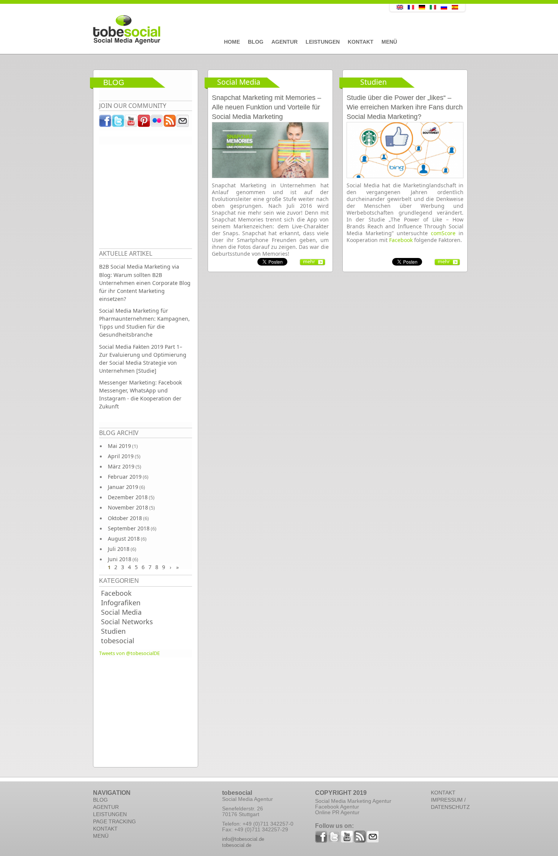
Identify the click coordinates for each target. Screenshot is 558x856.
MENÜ (101, 836)
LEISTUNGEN (110, 814)
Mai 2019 (119, 445)
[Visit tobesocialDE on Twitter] (118, 123)
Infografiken (120, 602)
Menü (389, 42)
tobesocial (117, 640)
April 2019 (121, 456)
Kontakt (361, 42)
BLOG (100, 800)
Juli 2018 (118, 548)
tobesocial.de (236, 845)
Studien (113, 631)
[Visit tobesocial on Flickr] (157, 123)
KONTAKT (105, 829)
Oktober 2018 (125, 518)
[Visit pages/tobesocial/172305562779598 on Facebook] (105, 123)
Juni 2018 (119, 559)
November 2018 (128, 507)
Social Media (121, 612)
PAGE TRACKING (114, 821)
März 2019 (121, 466)
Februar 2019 (125, 476)
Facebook (116, 593)
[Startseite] (224, 30)
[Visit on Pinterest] (144, 123)
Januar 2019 (123, 486)
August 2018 (124, 538)
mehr (309, 261)
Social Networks (127, 621)
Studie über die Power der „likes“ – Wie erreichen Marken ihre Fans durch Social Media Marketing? (405, 107)
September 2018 (129, 528)
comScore (443, 233)
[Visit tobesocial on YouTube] (131, 123)
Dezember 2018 (128, 497)
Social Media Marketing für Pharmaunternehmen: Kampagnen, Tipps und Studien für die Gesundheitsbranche (144, 322)
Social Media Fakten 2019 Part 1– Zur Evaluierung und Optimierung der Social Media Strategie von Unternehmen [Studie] (142, 358)
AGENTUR (106, 807)
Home (232, 42)
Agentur (284, 42)
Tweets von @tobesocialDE (129, 653)
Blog (255, 42)
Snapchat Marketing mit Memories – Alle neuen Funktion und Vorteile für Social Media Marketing (266, 107)
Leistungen (323, 42)
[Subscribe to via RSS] (170, 123)
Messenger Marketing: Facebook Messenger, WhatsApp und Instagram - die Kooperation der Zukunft (140, 394)
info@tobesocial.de (243, 839)
